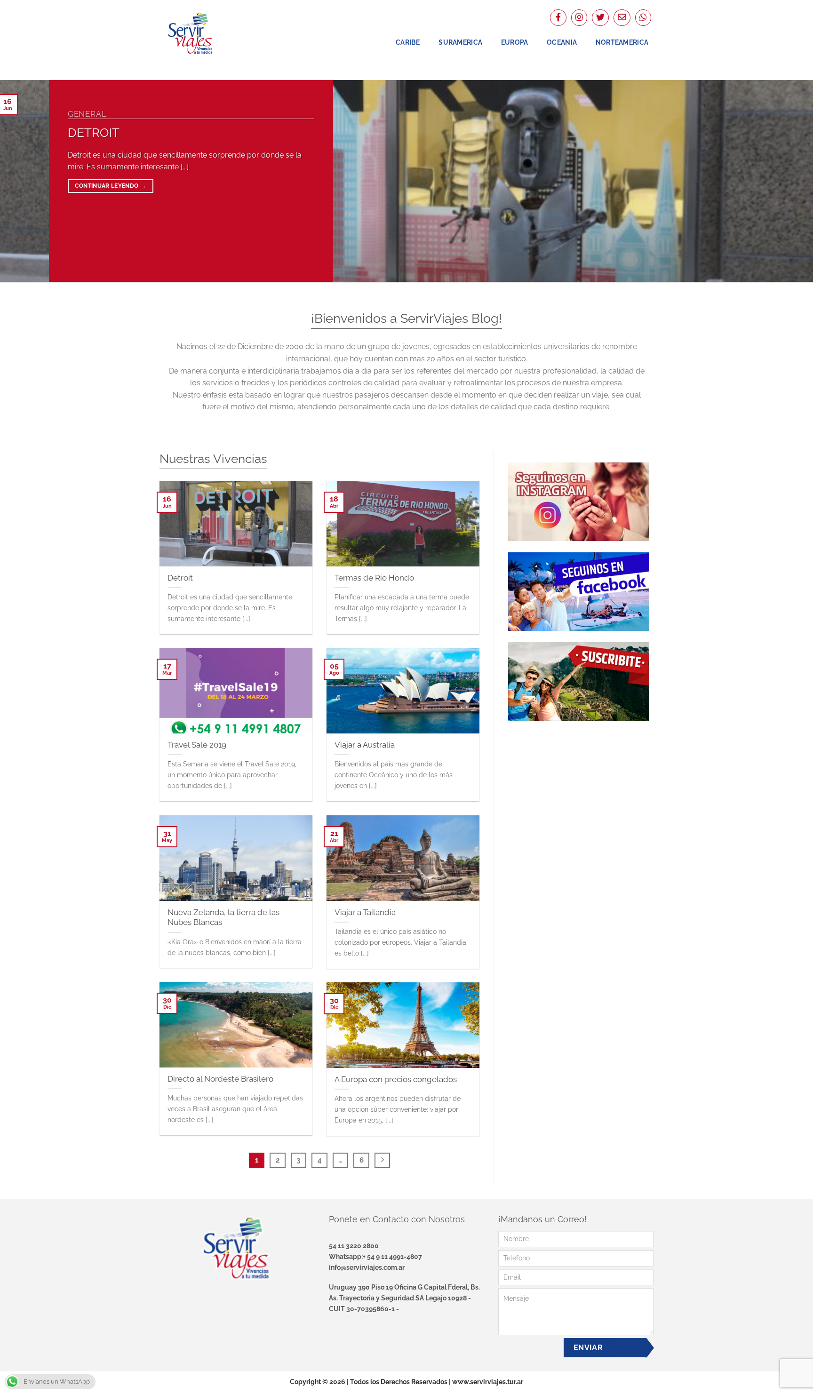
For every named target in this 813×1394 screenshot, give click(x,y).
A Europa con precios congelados (396, 1078)
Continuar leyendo (110, 186)
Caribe (408, 42)
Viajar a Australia (365, 744)
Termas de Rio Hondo (374, 577)
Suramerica (460, 42)
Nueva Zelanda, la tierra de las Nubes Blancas (223, 917)
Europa (514, 42)
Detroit (94, 133)
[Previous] (28, 180)
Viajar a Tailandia (365, 911)
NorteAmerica (622, 42)
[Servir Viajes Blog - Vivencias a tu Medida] (206, 32)
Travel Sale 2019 (196, 744)
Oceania (562, 42)
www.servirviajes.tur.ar (487, 1382)
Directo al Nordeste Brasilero (220, 1078)
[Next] (784, 180)
